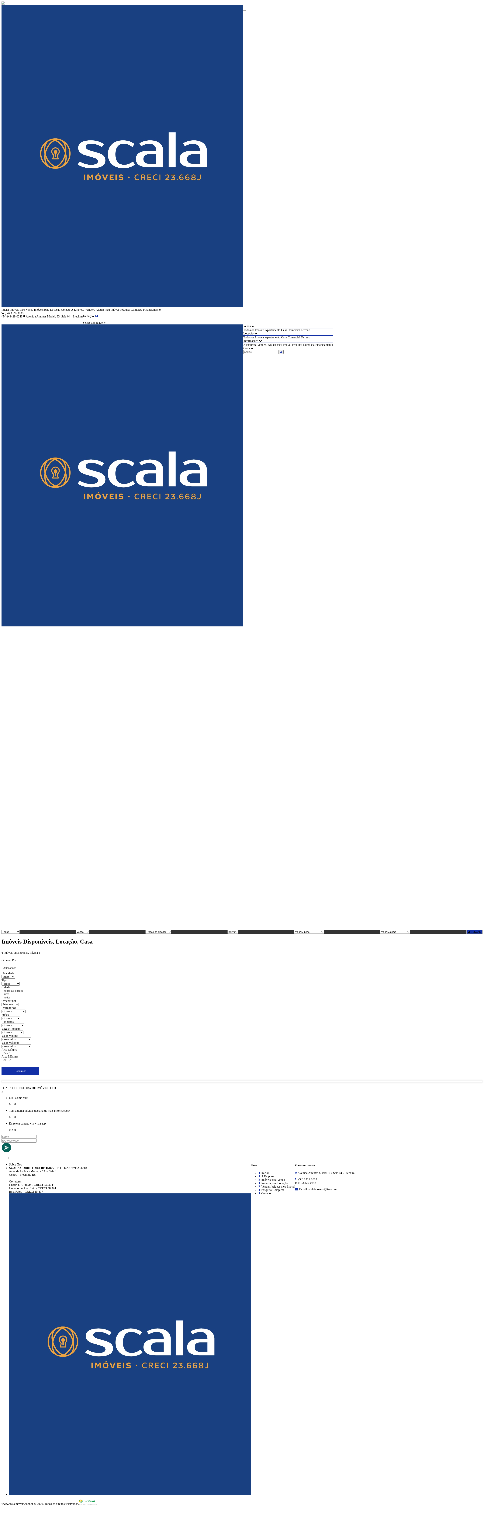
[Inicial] (122, 156)
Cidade (6, 987)
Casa (284, 330)
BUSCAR (475, 931)
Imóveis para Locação (47, 309)
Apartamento (272, 330)
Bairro (5, 994)
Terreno (305, 330)
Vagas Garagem (11, 1028)
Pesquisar (20, 1071)
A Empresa (77, 309)
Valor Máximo (10, 1042)
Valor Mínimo (10, 1035)
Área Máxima (10, 1056)
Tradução (89, 316)
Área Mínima (9, 1049)
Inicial (5, 309)
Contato (66, 309)
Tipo (4, 980)
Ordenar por (9, 1000)
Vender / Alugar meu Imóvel (102, 309)
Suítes (5, 1014)
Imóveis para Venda (21, 309)
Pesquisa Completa (131, 309)
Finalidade (8, 973)
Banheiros (8, 1021)
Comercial (294, 330)
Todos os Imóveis (253, 330)
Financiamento (152, 309)
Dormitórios (9, 1007)
